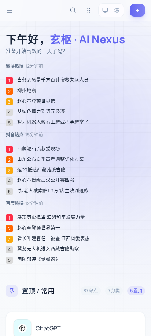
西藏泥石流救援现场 (38, 149)
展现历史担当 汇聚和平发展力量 (51, 217)
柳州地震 (26, 91)
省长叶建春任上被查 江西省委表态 (53, 239)
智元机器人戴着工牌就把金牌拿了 (53, 122)
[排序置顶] (88, 10)
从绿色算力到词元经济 (41, 112)
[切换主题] (105, 10)
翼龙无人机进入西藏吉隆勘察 (48, 249)
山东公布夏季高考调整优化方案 (50, 159)
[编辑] (135, 322)
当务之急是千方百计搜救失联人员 (53, 80)
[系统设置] (117, 10)
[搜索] (73, 10)
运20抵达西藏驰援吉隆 (41, 170)
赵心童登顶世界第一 (38, 101)
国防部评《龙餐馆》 (38, 260)
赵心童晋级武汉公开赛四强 (45, 180)
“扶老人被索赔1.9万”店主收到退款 (53, 191)
